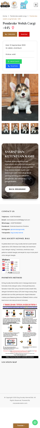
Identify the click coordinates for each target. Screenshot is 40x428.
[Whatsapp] (35, 422)
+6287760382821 (15, 217)
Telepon (14, 66)
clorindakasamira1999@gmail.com (18, 220)
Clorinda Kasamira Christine (19, 226)
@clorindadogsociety (18, 229)
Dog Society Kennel (17, 233)
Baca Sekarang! (17, 189)
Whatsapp (15, 61)
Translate (20, 425)
